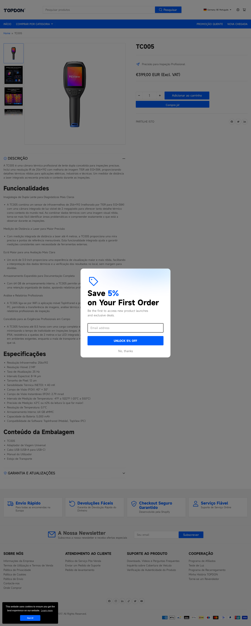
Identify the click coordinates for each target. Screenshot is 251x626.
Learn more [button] (47, 610)
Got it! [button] (30, 618)
